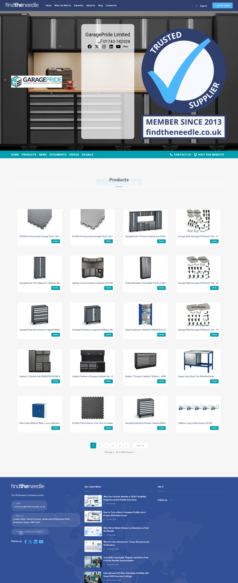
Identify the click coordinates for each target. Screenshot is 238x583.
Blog (100, 5)
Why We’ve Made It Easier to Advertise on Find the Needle (126, 529)
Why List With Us (63, 5)
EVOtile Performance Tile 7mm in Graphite (93, 423)
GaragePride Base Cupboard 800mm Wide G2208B (97, 329)
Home (49, 5)
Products (29, 154)
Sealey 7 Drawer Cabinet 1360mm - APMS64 (147, 376)
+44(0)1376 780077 (34, 531)
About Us (90, 5)
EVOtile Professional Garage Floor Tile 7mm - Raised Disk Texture (52, 236)
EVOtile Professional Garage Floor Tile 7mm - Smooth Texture (103, 236)
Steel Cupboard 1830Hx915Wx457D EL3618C (147, 329)
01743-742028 (116, 41)
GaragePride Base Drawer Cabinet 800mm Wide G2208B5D (49, 329)
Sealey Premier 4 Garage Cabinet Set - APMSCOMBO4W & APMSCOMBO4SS (110, 376)
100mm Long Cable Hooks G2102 (195, 423)
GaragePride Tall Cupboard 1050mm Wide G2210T (44, 283)
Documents (58, 154)
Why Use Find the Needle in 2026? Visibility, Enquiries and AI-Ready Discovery (124, 498)
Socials (87, 154)
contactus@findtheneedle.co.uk (29, 506)
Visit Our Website (210, 154)
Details (55, 241)
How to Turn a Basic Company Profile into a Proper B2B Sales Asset (124, 514)
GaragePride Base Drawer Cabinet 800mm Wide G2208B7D (154, 423)
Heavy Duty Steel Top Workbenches (196, 376)
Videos (74, 154)
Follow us (163, 500)
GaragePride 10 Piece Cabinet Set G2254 (145, 236)
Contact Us (111, 5)
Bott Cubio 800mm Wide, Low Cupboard (39, 423)
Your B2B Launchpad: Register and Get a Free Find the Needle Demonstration (125, 559)
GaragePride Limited (107, 35)
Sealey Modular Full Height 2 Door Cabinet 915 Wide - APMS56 (156, 283)
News (43, 154)
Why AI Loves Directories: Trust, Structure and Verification (126, 543)
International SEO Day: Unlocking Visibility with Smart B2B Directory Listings (126, 575)
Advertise (78, 5)
